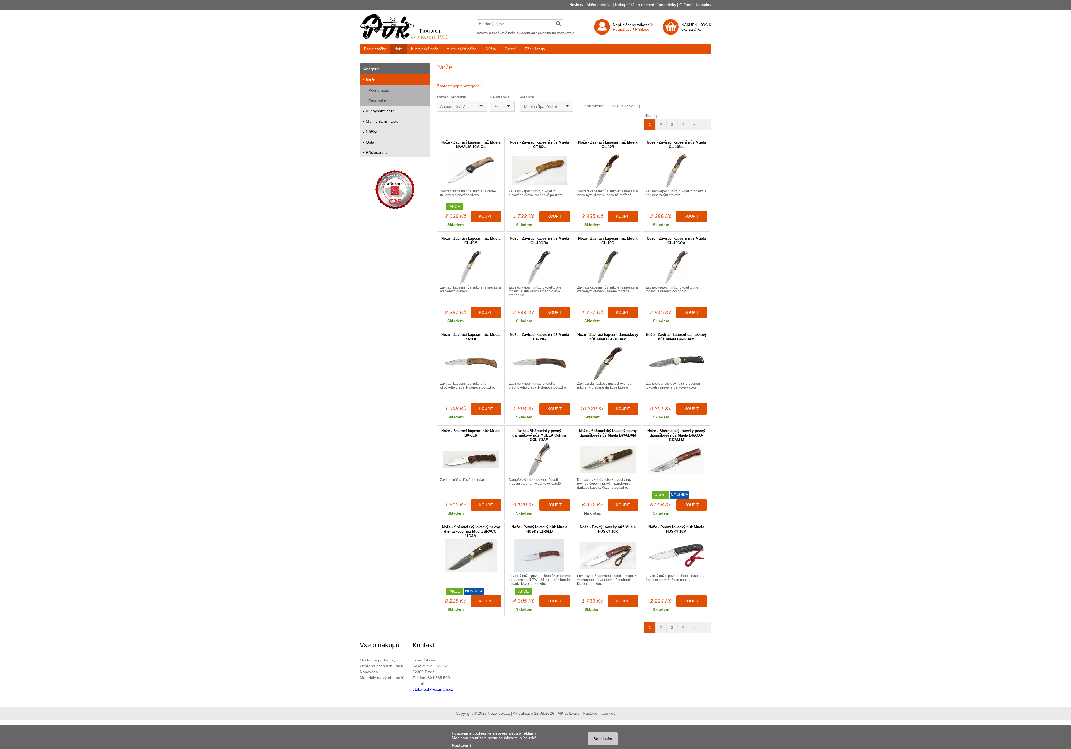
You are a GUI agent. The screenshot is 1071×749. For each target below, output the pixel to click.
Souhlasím (603, 738)
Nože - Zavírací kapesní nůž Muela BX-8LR (470, 433)
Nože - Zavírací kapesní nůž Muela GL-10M (470, 240)
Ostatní (511, 49)
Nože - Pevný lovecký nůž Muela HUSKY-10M (676, 529)
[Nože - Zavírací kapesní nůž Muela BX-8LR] (470, 459)
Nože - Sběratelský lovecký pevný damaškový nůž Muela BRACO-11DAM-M (676, 435)
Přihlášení (644, 29)
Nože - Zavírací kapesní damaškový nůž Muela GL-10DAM (607, 337)
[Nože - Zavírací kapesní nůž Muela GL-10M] (470, 267)
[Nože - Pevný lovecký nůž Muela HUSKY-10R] (607, 555)
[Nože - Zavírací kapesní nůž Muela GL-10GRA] (539, 267)
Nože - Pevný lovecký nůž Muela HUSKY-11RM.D (539, 529)
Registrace (622, 29)
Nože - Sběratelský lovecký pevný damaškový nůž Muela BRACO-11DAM (471, 531)
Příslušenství (535, 49)
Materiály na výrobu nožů (382, 677)
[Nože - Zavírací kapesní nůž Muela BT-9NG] (539, 363)
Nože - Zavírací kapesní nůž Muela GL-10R (607, 144)
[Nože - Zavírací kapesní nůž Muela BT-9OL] (470, 363)
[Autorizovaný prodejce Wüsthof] (394, 190)
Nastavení (461, 745)
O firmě (686, 5)
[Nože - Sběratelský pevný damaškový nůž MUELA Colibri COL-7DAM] (539, 459)
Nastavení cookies (599, 713)
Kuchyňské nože (424, 49)
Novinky (576, 5)
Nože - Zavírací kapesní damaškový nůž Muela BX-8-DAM (676, 337)
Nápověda (369, 672)
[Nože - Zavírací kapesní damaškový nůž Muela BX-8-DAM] (676, 363)
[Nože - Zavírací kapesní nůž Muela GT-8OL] (539, 171)
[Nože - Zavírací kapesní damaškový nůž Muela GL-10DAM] (607, 363)
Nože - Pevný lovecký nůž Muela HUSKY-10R (608, 529)
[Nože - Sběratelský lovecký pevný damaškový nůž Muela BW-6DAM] (607, 459)
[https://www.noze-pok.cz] (404, 37)
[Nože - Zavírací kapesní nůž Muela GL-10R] (607, 171)
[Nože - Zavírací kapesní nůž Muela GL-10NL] (676, 171)
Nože (398, 49)
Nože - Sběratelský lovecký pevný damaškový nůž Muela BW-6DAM (608, 433)
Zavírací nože (380, 100)
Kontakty (703, 5)
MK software (569, 713)
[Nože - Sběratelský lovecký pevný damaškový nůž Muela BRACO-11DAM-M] (676, 459)
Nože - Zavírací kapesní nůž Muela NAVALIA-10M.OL (470, 144)
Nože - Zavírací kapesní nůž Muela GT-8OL (539, 144)
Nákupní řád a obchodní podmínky (645, 5)
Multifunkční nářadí (462, 49)
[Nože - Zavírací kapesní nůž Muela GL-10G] (607, 267)
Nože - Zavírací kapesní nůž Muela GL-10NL (676, 144)
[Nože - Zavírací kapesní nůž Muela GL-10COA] (676, 267)
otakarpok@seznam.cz (433, 689)
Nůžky (491, 49)
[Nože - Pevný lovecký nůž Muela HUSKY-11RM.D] (539, 555)
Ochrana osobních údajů (381, 666)
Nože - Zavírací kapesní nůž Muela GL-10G (607, 240)
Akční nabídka (599, 5)
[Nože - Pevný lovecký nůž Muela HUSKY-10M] (676, 555)
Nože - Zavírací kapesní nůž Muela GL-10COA (676, 240)
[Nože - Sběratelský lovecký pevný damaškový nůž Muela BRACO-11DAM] (470, 555)
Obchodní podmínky (377, 660)
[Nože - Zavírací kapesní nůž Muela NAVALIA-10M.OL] (470, 171)
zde (532, 738)
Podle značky (375, 49)
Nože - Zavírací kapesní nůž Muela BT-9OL (470, 337)
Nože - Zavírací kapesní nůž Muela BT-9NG (539, 337)
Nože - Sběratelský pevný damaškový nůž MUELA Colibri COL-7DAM (539, 435)
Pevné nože (378, 90)
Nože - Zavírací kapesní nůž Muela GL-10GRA (539, 240)
